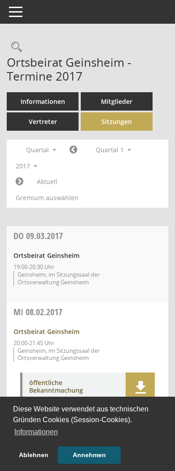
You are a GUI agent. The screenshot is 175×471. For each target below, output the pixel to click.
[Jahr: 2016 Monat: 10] (73, 150)
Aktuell (47, 181)
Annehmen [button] (89, 454)
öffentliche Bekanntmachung (56, 386)
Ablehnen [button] (33, 454)
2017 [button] (24, 166)
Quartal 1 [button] (111, 150)
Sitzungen (116, 121)
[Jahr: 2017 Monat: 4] (19, 182)
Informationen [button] (36, 432)
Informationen (43, 101)
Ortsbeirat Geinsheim (46, 331)
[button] (140, 388)
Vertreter (43, 121)
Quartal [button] (38, 150)
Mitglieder (116, 101)
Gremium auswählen (47, 197)
